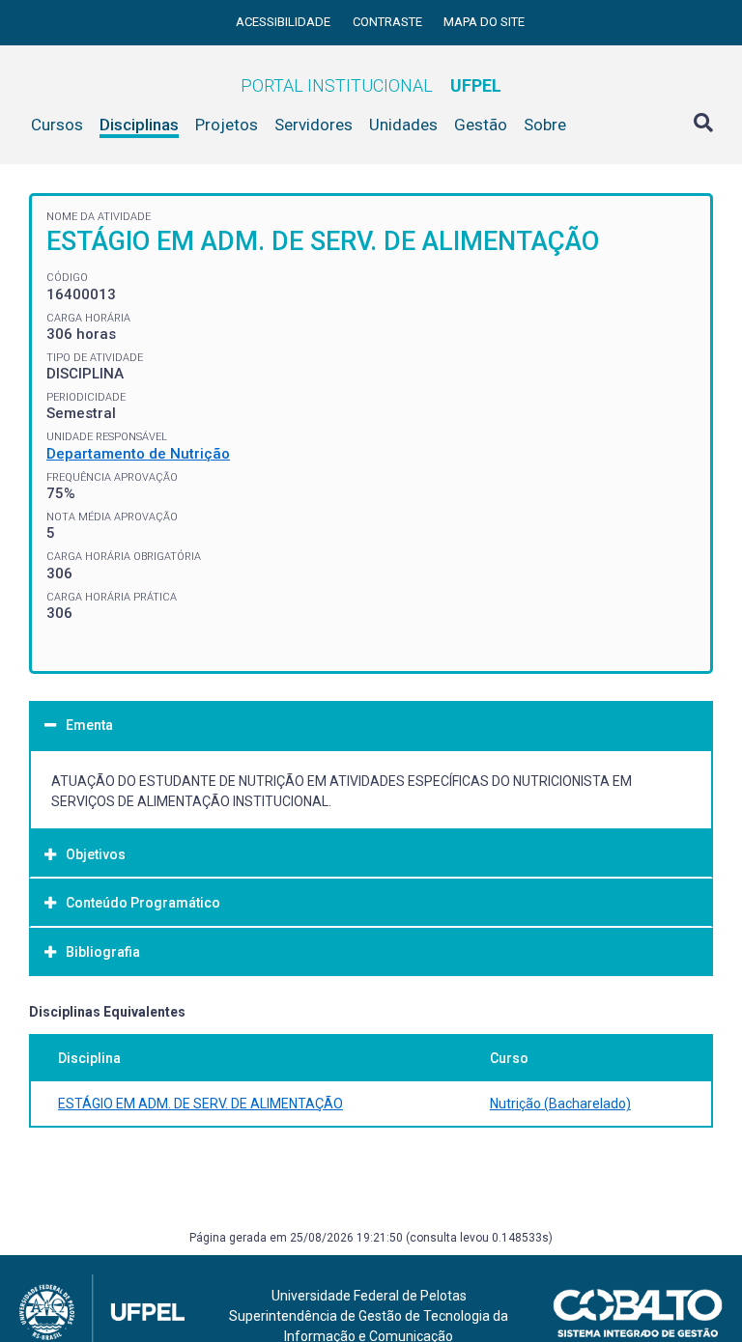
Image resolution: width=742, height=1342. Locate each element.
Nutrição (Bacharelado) (560, 1103)
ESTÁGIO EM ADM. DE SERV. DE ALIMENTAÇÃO (200, 1103)
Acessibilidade (284, 21)
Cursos (57, 124)
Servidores (313, 124)
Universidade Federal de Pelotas (369, 1295)
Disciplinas (139, 124)
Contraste (389, 21)
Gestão (480, 124)
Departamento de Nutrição (138, 453)
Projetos (226, 124)
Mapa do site (484, 21)
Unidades (403, 124)
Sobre (545, 124)
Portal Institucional (371, 85)
